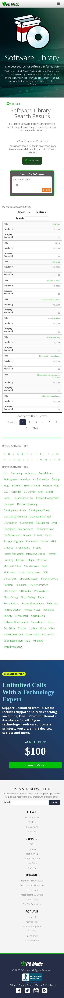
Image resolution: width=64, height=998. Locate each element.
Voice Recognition (13, 640)
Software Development (16, 622)
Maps (31, 560)
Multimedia (9, 572)
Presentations (11, 603)
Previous (12, 422)
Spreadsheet (38, 622)
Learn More (35, 765)
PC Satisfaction (32, 899)
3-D (6, 473)
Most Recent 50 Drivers (32, 894)
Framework (32, 541)
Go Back (15, 103)
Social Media (38, 615)
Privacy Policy (25, 985)
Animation (30, 473)
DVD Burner (10, 522)
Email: (7, 802)
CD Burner (29, 491)
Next (35, 428)
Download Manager (40, 516)
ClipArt (49, 491)
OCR (45, 572)
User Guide (32, 863)
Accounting (16, 473)
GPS (53, 541)
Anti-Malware (46, 473)
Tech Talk (32, 931)
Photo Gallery (28, 597)
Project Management (33, 603)
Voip (28, 640)
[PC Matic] (10, 3)
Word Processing (13, 646)
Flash (48, 535)
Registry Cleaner (12, 609)
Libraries (32, 875)
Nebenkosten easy (53, 337)
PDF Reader (10, 591)
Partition (8, 584)
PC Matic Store (32, 817)
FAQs (32, 844)
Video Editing (32, 634)
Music (21, 572)
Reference (52, 603)
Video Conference (13, 634)
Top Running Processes (32, 880)
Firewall (38, 535)
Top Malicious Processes (32, 885)
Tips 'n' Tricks (32, 935)
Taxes (51, 622)
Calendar (16, 491)
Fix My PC (32, 917)
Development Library (15, 510)
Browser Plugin (32, 485)
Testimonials (32, 853)
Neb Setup (56, 262)
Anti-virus (25, 479)
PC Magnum (32, 826)
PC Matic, (26, 970)
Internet (52, 553)
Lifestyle (20, 560)
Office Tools (10, 578)
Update (33, 628)
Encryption (9, 529)
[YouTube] (36, 991)
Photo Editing (11, 597)
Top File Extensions (32, 904)
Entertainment (25, 529)
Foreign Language (13, 541)
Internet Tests (32, 921)
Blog (6, 485)
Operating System (28, 578)
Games (44, 541)
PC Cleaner (21, 584)
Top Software (32, 890)
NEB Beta (56, 224)
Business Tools (51, 485)
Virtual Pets (48, 634)
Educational (42, 522)
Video (52, 628)
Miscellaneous (31, 566)
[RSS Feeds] (44, 991)
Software (32, 812)
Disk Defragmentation (15, 516)
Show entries (32, 212)
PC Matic (32, 822)
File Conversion (12, 535)
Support (32, 839)
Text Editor (9, 628)
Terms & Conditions (45, 985)
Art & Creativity (41, 479)
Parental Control (49, 578)
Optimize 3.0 (32, 831)
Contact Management (47, 498)
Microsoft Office (12, 566)
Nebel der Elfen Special (51, 299)
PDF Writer (25, 591)
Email (54, 522)
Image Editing (23, 547)
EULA (13, 985)
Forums (32, 849)
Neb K (57, 243)
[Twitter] (27, 991)
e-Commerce (26, 522)
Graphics (8, 547)
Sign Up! (54, 802)
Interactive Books (35, 553)
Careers (32, 868)
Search (46, 189)
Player (41, 597)
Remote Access (32, 609)
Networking (34, 572)
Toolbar (22, 628)
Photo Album (41, 591)
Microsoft (42, 560)
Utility (43, 628)
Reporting (48, 609)
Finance (27, 535)
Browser (16, 485)
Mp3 (44, 566)
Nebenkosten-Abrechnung (49, 356)
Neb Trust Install (53, 280)
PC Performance (39, 584)
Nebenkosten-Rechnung (50, 396)
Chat (40, 491)
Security (8, 615)
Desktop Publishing (27, 504)
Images (37, 547)
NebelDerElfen (54, 318)
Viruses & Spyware (32, 926)
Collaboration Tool (23, 498)
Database (9, 504)
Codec (7, 498)
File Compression (45, 529)
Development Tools (39, 510)
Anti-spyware (10, 479)
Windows (38, 640)
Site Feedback (32, 940)
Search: (20, 218)
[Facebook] (18, 991)
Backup (56, 479)
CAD (6, 491)
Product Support (32, 858)
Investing (8, 560)
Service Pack (21, 615)
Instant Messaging (13, 553)
